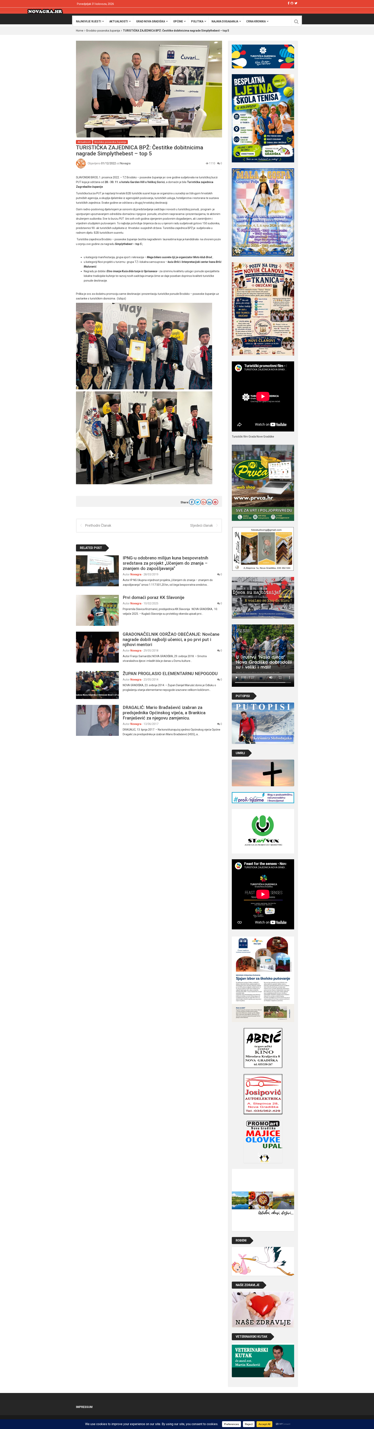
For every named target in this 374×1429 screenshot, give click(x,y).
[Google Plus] (203, 502)
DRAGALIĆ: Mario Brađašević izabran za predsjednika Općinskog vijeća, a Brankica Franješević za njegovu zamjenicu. (164, 712)
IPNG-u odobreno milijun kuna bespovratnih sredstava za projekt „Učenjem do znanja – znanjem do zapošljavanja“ (165, 563)
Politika (197, 21)
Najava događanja (225, 21)
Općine (178, 21)
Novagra (125, 163)
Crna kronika (256, 21)
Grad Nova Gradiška (150, 21)
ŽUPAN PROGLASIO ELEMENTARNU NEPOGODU (170, 673)
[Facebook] (288, 3)
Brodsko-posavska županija (103, 30)
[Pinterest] (215, 502)
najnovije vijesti (88, 21)
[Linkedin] (209, 502)
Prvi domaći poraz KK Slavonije (153, 597)
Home (79, 30)
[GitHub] (292, 3)
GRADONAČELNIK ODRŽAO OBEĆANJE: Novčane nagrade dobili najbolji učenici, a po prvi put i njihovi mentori (171, 639)
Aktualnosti (118, 21)
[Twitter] (296, 3)
